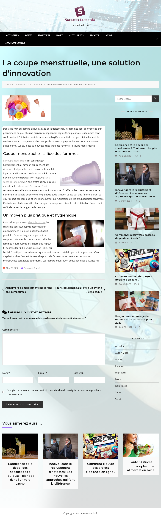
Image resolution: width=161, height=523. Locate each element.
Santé (28, 35)
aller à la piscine (36, 222)
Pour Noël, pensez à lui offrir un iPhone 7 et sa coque (78, 290)
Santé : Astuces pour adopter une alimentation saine (141, 466)
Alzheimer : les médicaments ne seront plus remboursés (29, 290)
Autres (118, 359)
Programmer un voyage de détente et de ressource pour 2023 (133, 319)
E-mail (42, 372)
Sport (59, 35)
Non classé (121, 385)
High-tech (44, 35)
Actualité (28, 268)
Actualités (12, 35)
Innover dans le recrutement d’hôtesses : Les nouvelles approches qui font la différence (135, 193)
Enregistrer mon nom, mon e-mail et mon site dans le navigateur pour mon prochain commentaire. (54, 392)
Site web (78, 372)
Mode (109, 35)
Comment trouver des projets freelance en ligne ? (100, 467)
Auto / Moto (76, 35)
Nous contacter (15, 42)
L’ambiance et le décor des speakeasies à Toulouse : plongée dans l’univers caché (136, 148)
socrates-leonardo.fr (87, 513)
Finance (94, 35)
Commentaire (11, 329)
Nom (6, 372)
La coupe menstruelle (14, 160)
